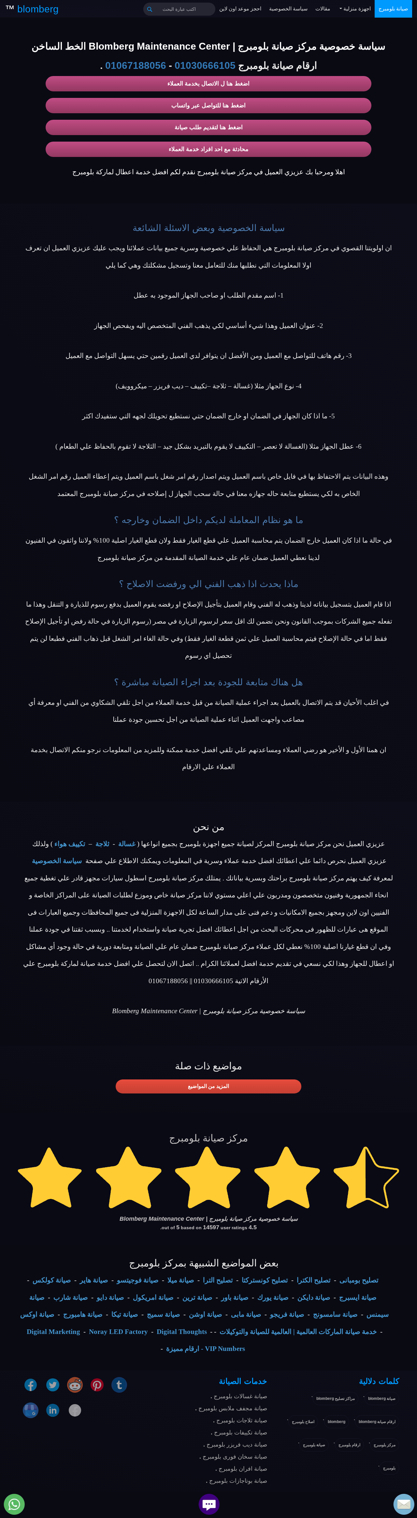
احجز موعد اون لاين (240, 8)
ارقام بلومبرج (349, 1445)
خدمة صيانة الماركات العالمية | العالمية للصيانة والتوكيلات (298, 1332)
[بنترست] (97, 1384)
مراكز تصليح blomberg (335, 1398)
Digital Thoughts (182, 1332)
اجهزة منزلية (356, 8)
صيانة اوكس (37, 1314)
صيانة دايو (110, 1297)
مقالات (322, 8)
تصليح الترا (218, 1280)
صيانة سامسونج (335, 1314)
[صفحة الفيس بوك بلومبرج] (30, 1384)
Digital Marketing (53, 1332)
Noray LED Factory (118, 1332)
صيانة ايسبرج (358, 1297)
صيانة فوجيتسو (138, 1280)
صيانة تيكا (124, 1314)
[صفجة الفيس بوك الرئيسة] (75, 1409)
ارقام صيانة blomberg (377, 1421)
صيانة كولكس (52, 1280)
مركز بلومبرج (384, 1445)
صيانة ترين (197, 1297)
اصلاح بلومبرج (303, 1421)
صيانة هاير (94, 1280)
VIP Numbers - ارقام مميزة (205, 1349)
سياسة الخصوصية (288, 8)
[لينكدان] (53, 1409)
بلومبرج (389, 1468)
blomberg (336, 1421)
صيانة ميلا (180, 1280)
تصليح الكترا (314, 1280)
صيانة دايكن (313, 1297)
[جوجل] (30, 1409)
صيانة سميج (163, 1314)
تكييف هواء (69, 844)
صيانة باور (235, 1297)
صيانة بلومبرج (393, 8)
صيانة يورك (273, 1297)
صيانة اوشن (205, 1314)
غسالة (127, 844)
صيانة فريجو (287, 1314)
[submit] (149, 9)
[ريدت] (75, 1384)
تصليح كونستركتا (265, 1280)
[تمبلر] (119, 1384)
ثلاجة (102, 844)
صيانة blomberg (381, 1398)
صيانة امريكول (153, 1297)
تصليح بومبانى (359, 1280)
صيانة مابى (246, 1314)
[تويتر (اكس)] (53, 1384)
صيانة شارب (70, 1297)
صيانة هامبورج (83, 1314)
